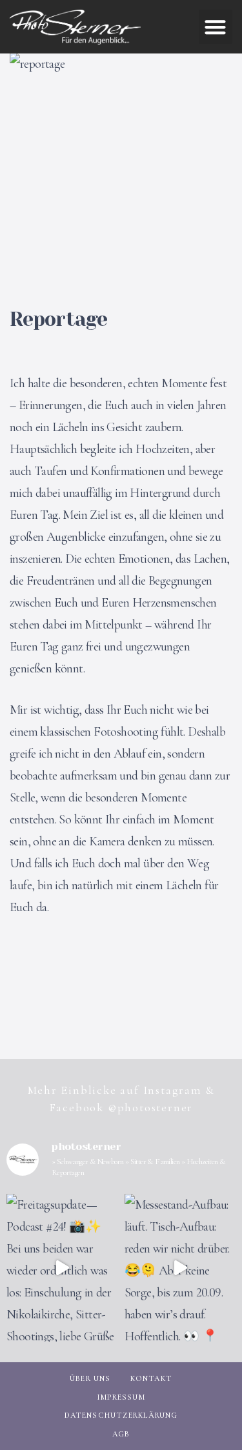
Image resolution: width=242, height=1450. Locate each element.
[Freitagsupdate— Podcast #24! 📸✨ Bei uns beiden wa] (62, 1268)
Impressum (121, 1397)
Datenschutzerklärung (121, 1415)
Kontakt (151, 1378)
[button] (216, 27)
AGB (121, 1433)
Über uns (90, 1378)
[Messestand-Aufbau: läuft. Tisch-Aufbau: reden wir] (180, 1268)
